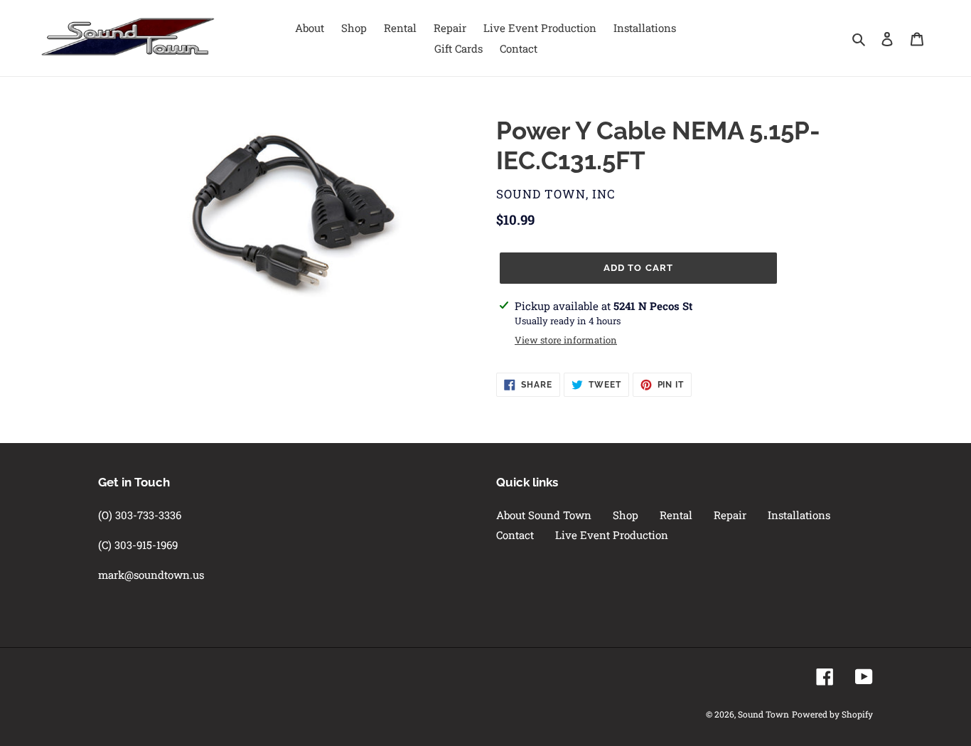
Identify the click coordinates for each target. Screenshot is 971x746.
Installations (799, 515)
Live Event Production (611, 535)
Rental (676, 515)
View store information (566, 340)
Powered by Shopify (832, 714)
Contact (515, 535)
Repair (730, 515)
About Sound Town (543, 515)
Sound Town (763, 714)
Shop (625, 515)
